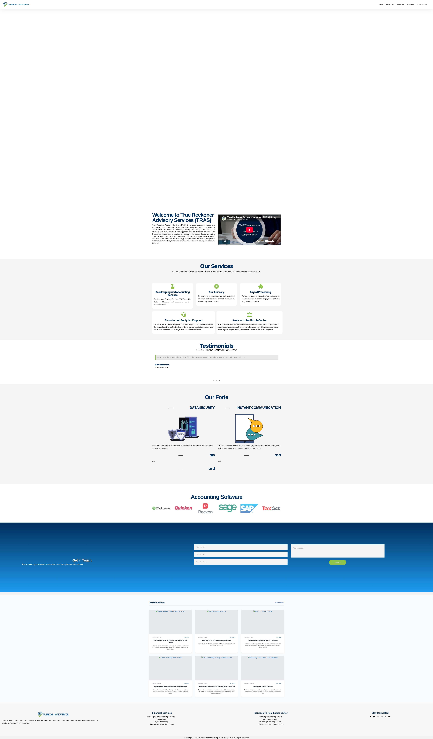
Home (381, 4)
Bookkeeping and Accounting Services (161, 717)
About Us (390, 4)
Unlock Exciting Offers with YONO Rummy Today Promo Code (216, 686)
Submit (338, 562)
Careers (410, 4)
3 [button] (216, 380)
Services (400, 4)
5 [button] (219, 380)
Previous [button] (150, 365)
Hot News (186, 637)
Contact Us (422, 4)
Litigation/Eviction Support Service (271, 724)
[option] (216, 365)
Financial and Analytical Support (162, 724)
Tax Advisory (161, 719)
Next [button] (282, 365)
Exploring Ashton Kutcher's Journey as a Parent (216, 640)
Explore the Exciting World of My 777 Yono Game (262, 640)
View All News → (279, 602)
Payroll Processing (161, 722)
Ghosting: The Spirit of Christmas (263, 686)
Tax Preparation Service (270, 719)
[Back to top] (426, 729)
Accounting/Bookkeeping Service (270, 717)
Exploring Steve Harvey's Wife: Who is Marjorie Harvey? (170, 686)
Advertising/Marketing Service (270, 722)
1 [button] (213, 380)
